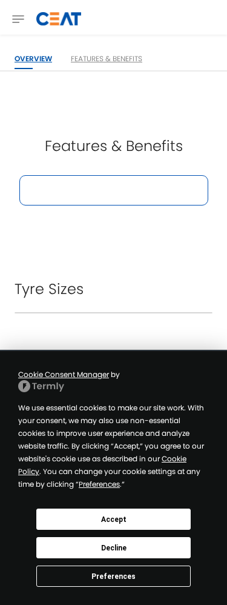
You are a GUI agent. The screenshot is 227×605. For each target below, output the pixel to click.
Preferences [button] (99, 484)
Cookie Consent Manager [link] (63, 374)
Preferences (113, 576)
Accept (114, 519)
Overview (33, 58)
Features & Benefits (106, 58)
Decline (114, 548)
